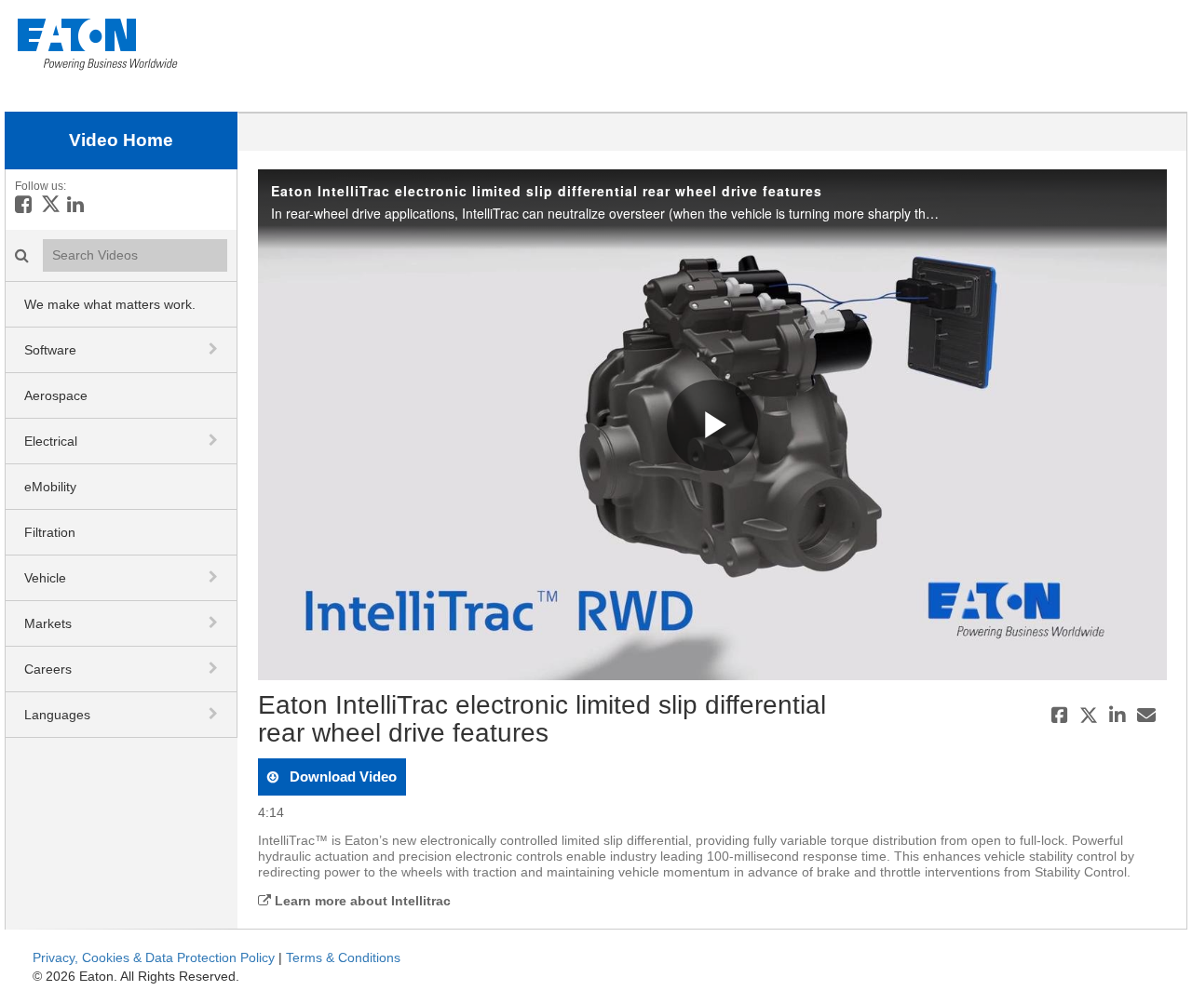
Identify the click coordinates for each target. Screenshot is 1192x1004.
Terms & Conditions (343, 957)
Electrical (50, 441)
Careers (48, 669)
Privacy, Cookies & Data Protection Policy (154, 957)
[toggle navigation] (215, 349)
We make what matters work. (110, 304)
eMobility (50, 486)
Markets (48, 623)
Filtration (49, 532)
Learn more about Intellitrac (361, 900)
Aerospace (56, 395)
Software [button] (50, 349)
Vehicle (45, 577)
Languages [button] (57, 714)
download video (341, 776)
